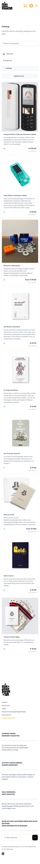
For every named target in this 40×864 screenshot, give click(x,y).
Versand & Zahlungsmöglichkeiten (14, 712)
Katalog (9, 68)
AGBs (4, 709)
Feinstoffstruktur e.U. (15, 847)
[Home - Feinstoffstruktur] (7, 6)
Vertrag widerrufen (8, 718)
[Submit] (35, 837)
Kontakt (4, 702)
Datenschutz (6, 715)
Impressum (6, 705)
